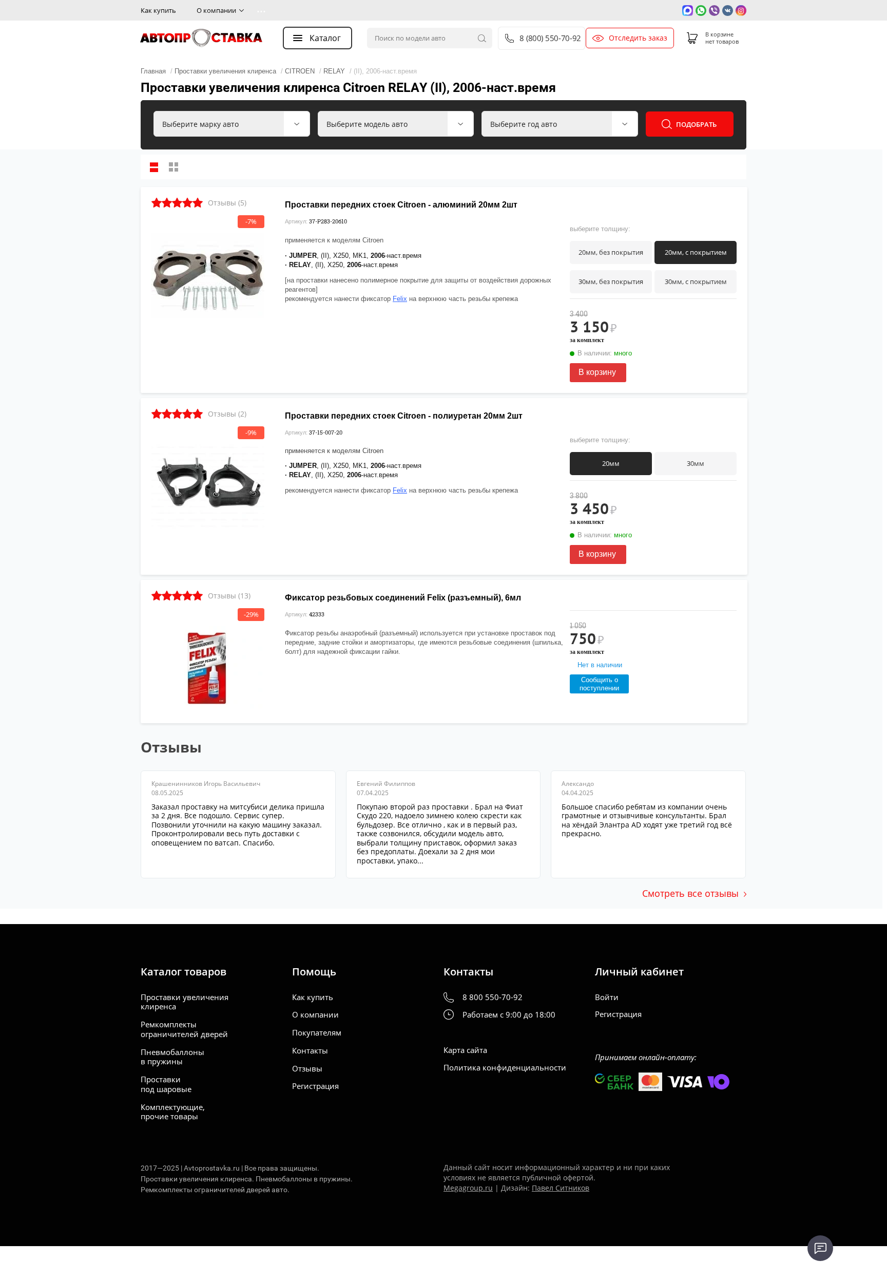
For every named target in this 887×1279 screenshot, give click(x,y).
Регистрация (315, 1086)
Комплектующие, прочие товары (173, 1112)
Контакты (310, 1051)
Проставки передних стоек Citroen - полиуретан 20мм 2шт (404, 415)
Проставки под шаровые (166, 1084)
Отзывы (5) (227, 202)
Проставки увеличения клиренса (184, 1002)
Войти (607, 997)
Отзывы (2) (227, 413)
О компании (216, 10)
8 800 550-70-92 (492, 997)
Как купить (158, 10)
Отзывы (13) (229, 595)
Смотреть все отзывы (690, 893)
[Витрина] (173, 167)
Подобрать (696, 124)
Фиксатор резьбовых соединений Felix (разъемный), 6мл (403, 597)
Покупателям (316, 1033)
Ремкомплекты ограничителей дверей (184, 1029)
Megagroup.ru (468, 1188)
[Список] (154, 167)
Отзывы (307, 1069)
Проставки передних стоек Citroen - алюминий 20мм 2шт (401, 204)
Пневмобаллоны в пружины (172, 1057)
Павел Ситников (560, 1188)
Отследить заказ (638, 38)
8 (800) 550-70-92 (549, 38)
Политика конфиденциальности (505, 1068)
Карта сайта (465, 1050)
